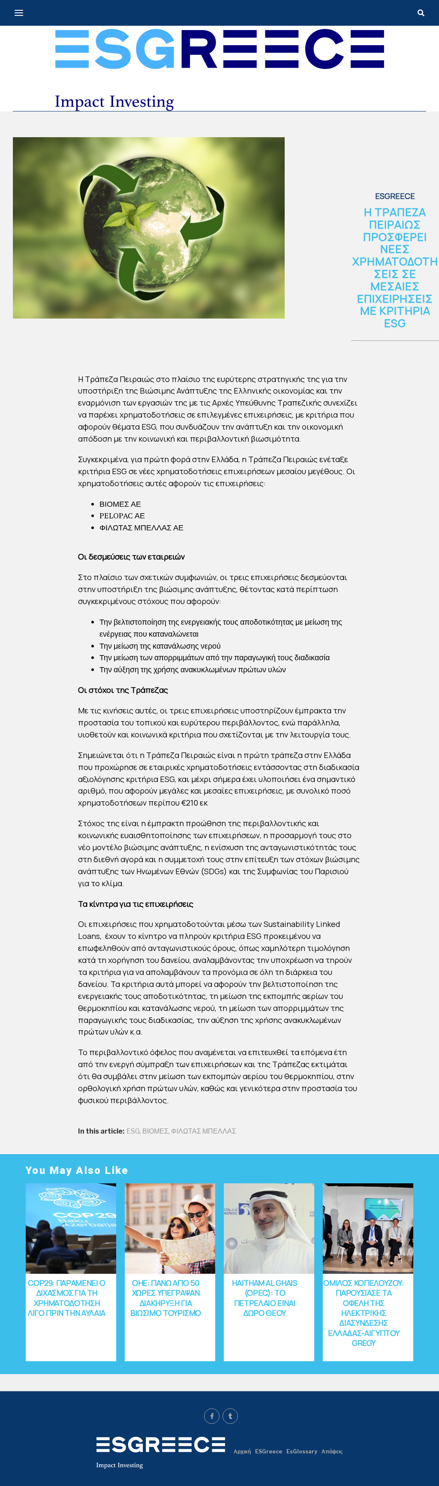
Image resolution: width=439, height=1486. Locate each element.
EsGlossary (301, 1451)
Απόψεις (332, 1451)
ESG (133, 1131)
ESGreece (268, 1451)
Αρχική (242, 1451)
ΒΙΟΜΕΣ (155, 1131)
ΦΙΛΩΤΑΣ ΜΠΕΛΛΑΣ (203, 1131)
